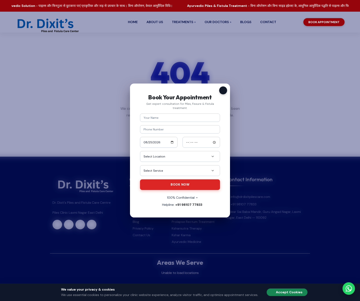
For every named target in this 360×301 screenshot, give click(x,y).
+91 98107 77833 (188, 204)
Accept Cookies (288, 292)
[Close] (223, 90)
